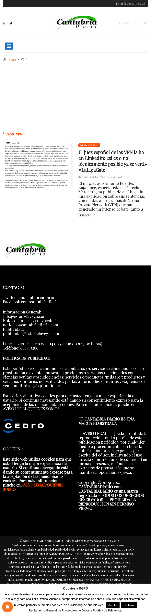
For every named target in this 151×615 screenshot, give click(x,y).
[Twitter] (11, 23)
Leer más (84, 215)
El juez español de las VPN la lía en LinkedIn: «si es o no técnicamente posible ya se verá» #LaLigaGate (112, 161)
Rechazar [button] (129, 605)
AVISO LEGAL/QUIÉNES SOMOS (33, 487)
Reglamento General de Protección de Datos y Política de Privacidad (75, 610)
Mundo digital (89, 145)
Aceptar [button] (112, 605)
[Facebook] (4, 23)
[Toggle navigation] (9, 46)
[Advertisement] (75, 98)
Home (12, 59)
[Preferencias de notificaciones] (7, 606)
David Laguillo (90, 176)
